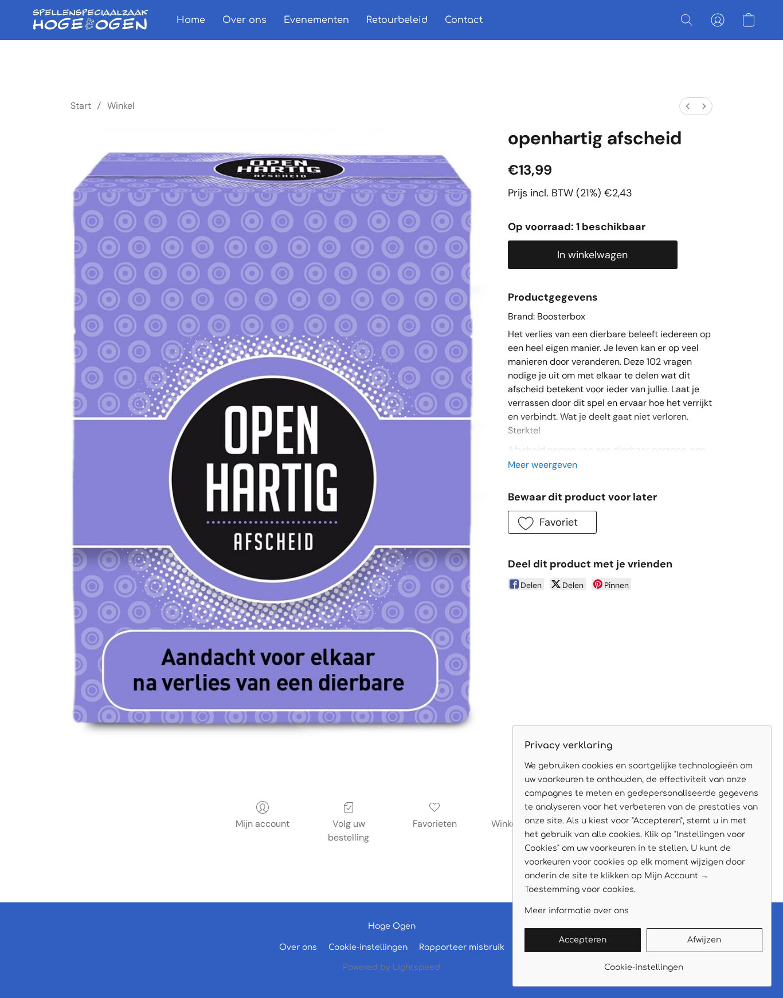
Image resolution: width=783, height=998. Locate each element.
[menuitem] (688, 106)
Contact (464, 20)
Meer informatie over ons (576, 910)
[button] (91, 20)
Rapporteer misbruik (461, 947)
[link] (643, 963)
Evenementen (316, 20)
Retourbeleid (397, 20)
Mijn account (262, 824)
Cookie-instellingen (368, 947)
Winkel (121, 106)
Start (81, 106)
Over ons (244, 20)
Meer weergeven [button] (542, 465)
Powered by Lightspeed (391, 967)
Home (191, 20)
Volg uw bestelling (348, 830)
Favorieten (435, 824)
